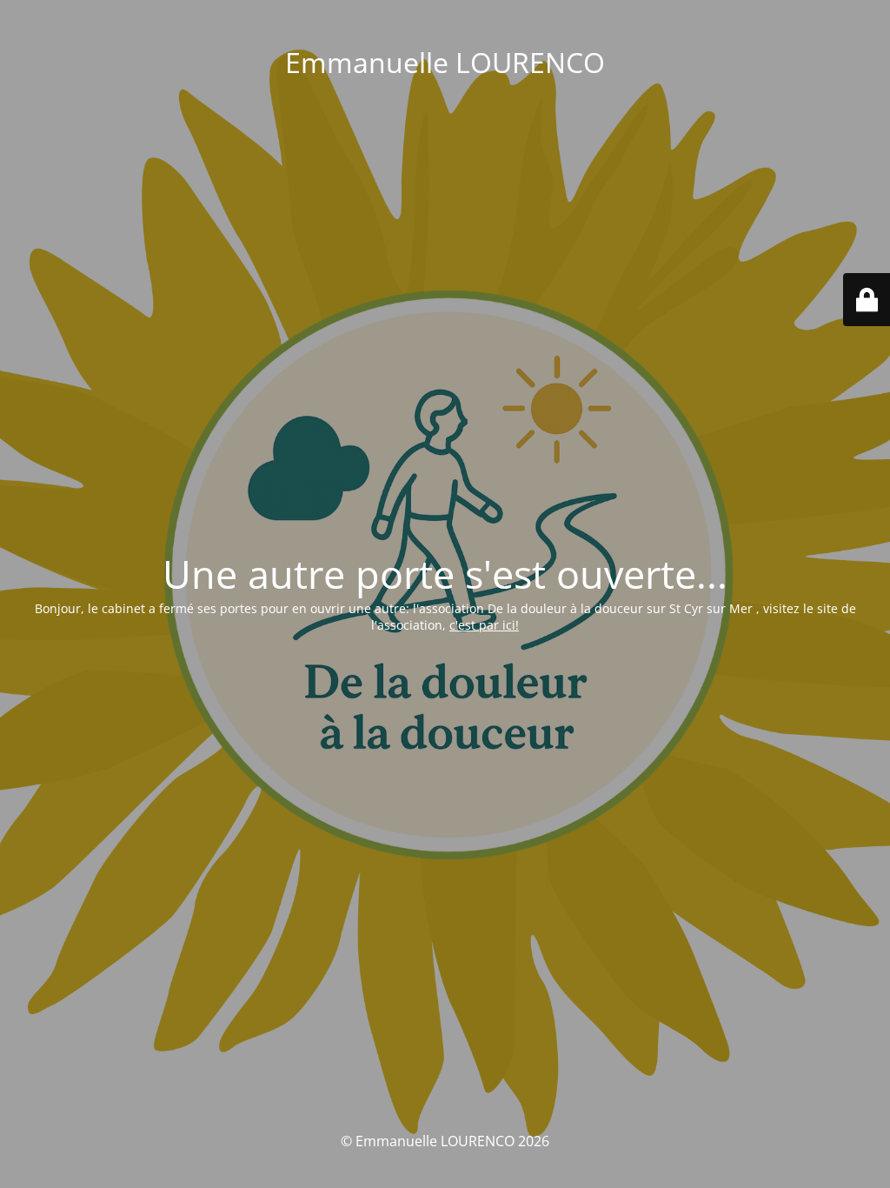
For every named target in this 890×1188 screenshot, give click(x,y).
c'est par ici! (484, 625)
